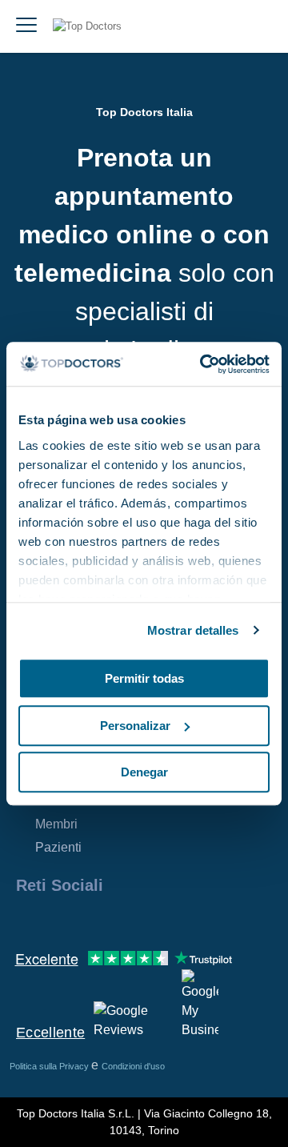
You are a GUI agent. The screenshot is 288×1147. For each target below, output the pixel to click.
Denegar (144, 772)
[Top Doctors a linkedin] (85, 919)
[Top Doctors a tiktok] (171, 919)
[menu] (26, 26)
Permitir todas (144, 678)
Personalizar (135, 725)
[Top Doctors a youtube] (142, 919)
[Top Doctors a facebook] (27, 919)
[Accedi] (257, 26)
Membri (56, 824)
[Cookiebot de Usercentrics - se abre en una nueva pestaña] (203, 364)
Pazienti (58, 847)
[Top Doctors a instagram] (56, 919)
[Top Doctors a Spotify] (201, 919)
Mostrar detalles (193, 630)
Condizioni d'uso (133, 1066)
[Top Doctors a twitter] (113, 919)
